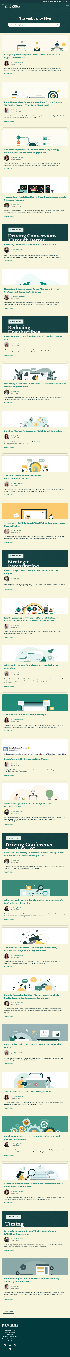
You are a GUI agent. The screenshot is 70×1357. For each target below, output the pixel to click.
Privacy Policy (6, 1338)
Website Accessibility (9, 1336)
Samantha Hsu (18, 157)
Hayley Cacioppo (19, 296)
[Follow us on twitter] (10, 1346)
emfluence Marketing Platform (52, 1)
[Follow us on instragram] (15, 1346)
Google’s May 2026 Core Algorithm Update (26, 759)
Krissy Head (17, 531)
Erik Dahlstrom (18, 249)
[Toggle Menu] (67, 6)
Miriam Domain (18, 344)
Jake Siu (16, 205)
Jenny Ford (17, 908)
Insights (65, 1)
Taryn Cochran (18, 62)
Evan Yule (16, 110)
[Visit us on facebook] (5, 1346)
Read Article (9, 74)
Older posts (9, 1311)
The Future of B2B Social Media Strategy (25, 714)
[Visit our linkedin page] (10, 1349)
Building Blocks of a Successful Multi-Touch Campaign (33, 431)
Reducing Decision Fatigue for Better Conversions (30, 244)
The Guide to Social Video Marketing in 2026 (27, 1091)
